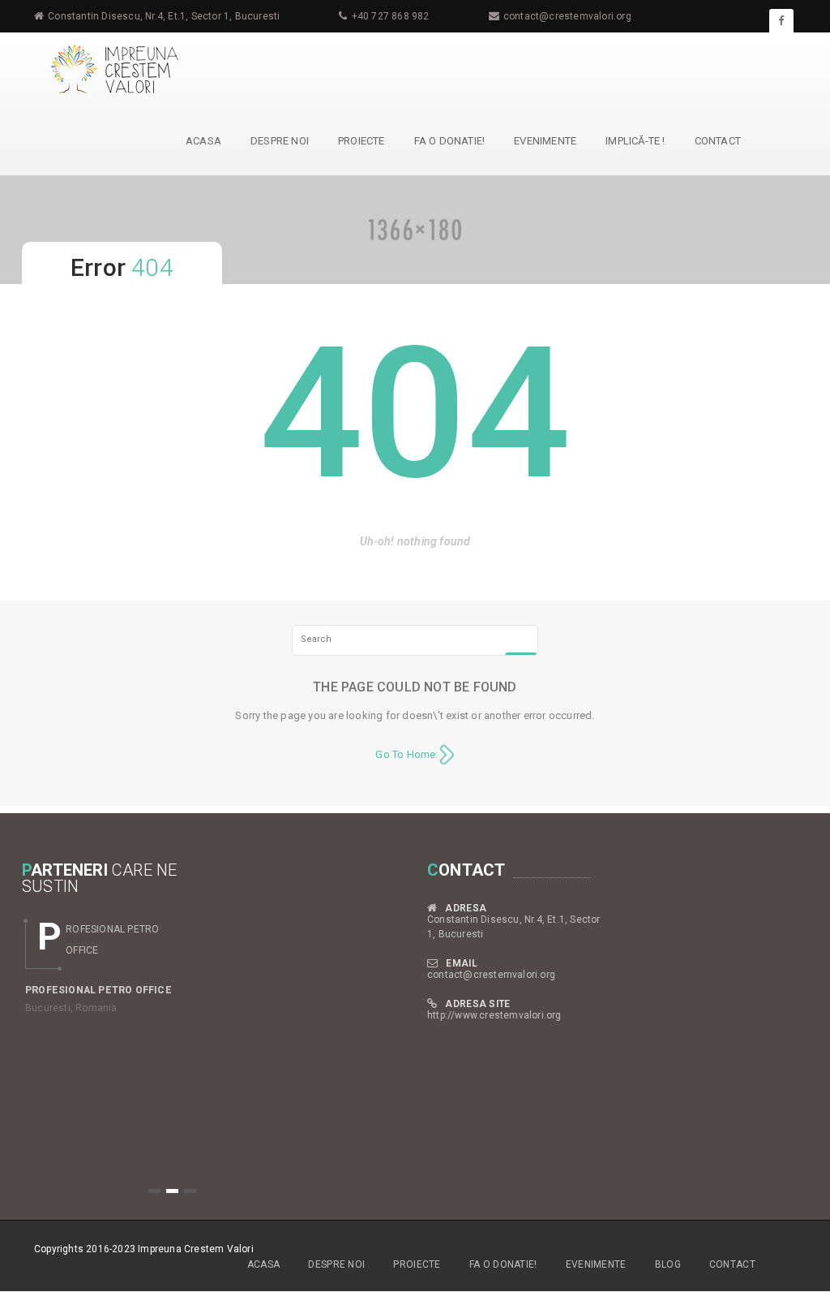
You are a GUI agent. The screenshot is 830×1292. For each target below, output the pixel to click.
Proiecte (361, 141)
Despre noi (279, 141)
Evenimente (545, 141)
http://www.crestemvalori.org (494, 1015)
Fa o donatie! (450, 141)
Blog (668, 1264)
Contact (718, 141)
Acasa (203, 141)
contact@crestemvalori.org (567, 16)
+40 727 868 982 (391, 16)
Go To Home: (406, 754)
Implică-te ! (635, 141)
